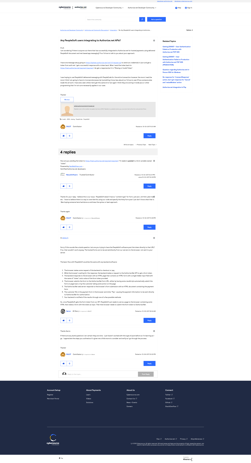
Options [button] (188, 30)
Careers (129, 406)
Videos (88, 398)
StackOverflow (170, 406)
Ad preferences (196, 439)
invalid (64, 119)
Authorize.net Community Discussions (96, 30)
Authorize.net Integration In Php (174, 87)
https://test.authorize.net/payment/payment (76, 68)
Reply (149, 136)
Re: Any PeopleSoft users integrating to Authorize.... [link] (135, 30)
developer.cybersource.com (183, 1)
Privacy (183, 439)
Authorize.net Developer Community (141, 8)
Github (167, 402)
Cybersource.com (133, 395)
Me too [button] (67, 99)
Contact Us (131, 398)
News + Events (132, 402)
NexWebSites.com (75, 166)
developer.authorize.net (165, 1)
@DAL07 (65, 238)
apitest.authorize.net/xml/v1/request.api (84, 106)
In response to (91, 218)
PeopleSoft (86, 119)
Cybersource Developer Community (65, 7)
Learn (88, 395)
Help (179, 8)
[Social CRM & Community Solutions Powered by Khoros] (187, 459)
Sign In (189, 8)
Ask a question (156, 19)
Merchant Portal (53, 398)
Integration (113, 30)
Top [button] (62, 458)
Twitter (168, 395)
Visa (158, 439)
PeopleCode (79, 119)
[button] (63, 135)
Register (50, 395)
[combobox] (115, 19)
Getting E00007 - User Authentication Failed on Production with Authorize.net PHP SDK (177, 49)
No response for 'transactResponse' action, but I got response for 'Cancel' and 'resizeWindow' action (176, 79)
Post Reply (146, 374)
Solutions (89, 402)
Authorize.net (170, 439)
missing (73, 119)
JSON (68, 119)
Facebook (168, 398)
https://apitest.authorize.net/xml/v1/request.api (103, 63)
